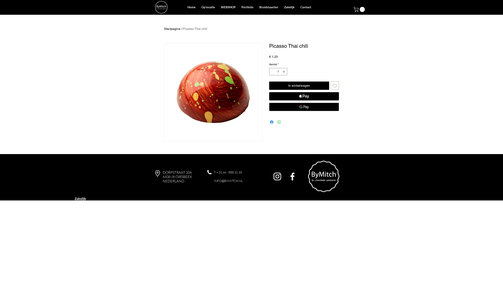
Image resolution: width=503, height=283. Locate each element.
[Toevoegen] (335, 86)
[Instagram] (277, 176)
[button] (359, 9)
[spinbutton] (278, 71)
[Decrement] (272, 71)
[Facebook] (292, 176)
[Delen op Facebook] (271, 122)
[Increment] (284, 71)
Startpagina (172, 29)
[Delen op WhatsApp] (279, 122)
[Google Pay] (304, 107)
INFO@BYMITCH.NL (228, 181)
